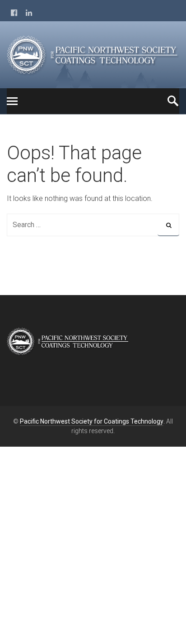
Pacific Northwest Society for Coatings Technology (91, 421)
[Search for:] (93, 224)
